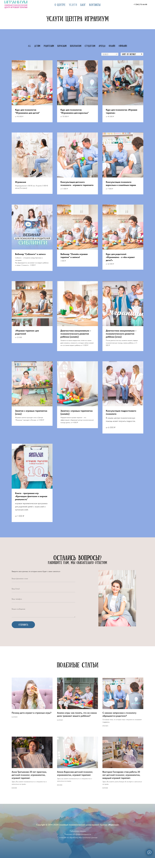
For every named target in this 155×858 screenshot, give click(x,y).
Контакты (95, 4)
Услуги (73, 4)
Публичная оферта (78, 831)
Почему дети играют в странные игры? (31, 712)
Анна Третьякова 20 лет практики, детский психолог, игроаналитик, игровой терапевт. (29, 774)
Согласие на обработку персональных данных (77, 837)
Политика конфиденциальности (77, 834)
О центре (60, 4)
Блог (83, 4)
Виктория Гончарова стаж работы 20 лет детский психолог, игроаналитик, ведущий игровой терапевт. (121, 774)
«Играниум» (113, 824)
